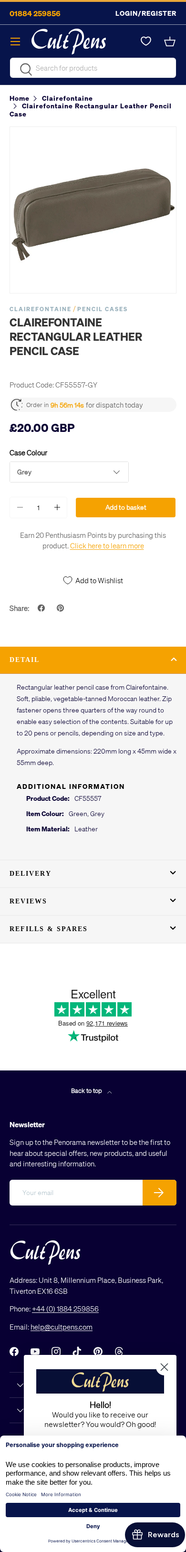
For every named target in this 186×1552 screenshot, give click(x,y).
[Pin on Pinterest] (61, 608)
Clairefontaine (41, 309)
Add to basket (125, 507)
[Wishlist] (146, 41)
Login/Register (145, 13)
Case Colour (28, 452)
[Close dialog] (164, 1367)
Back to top (87, 1090)
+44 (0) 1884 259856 (65, 1308)
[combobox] (93, 68)
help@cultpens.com (62, 1327)
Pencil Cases (102, 309)
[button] (170, 41)
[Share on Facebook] (42, 608)
